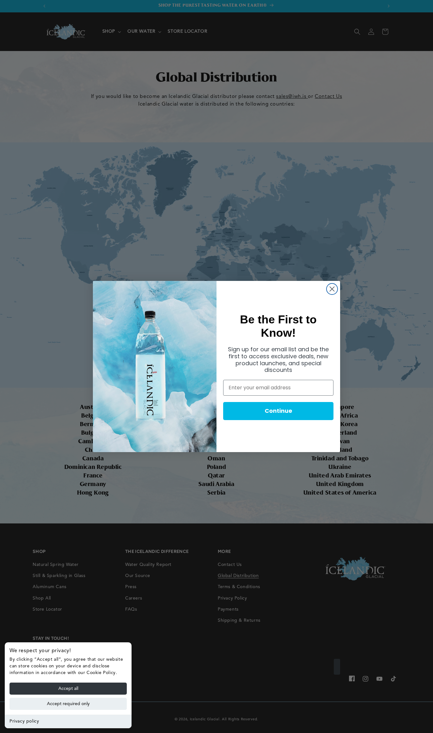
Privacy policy (24, 721)
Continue (278, 411)
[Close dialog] (332, 289)
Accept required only (68, 704)
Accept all (68, 688)
